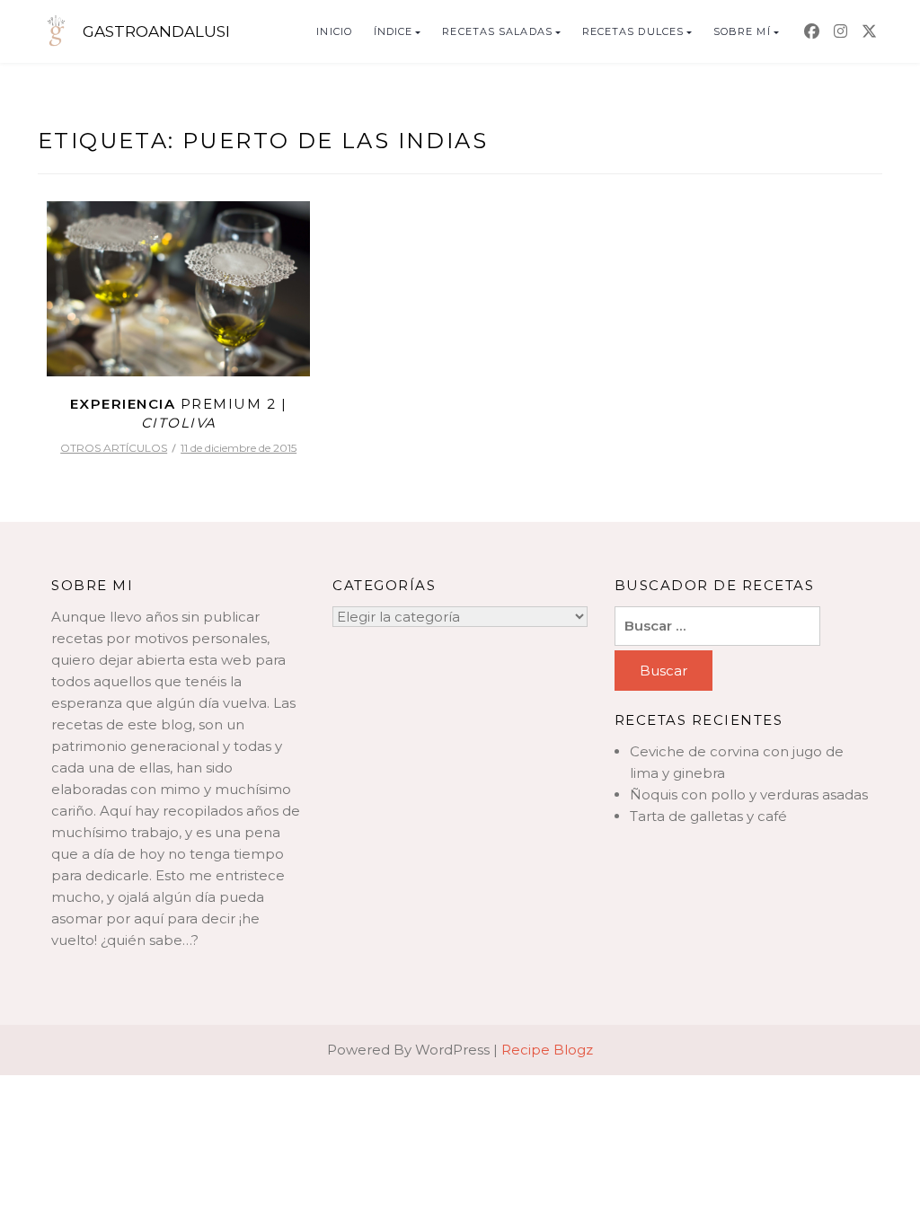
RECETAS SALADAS (497, 31)
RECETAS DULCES (633, 31)
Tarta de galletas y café (708, 816)
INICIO (334, 31)
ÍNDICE (393, 31)
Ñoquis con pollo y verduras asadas (749, 794)
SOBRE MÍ (742, 31)
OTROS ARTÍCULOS (113, 448)
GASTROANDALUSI (156, 31)
